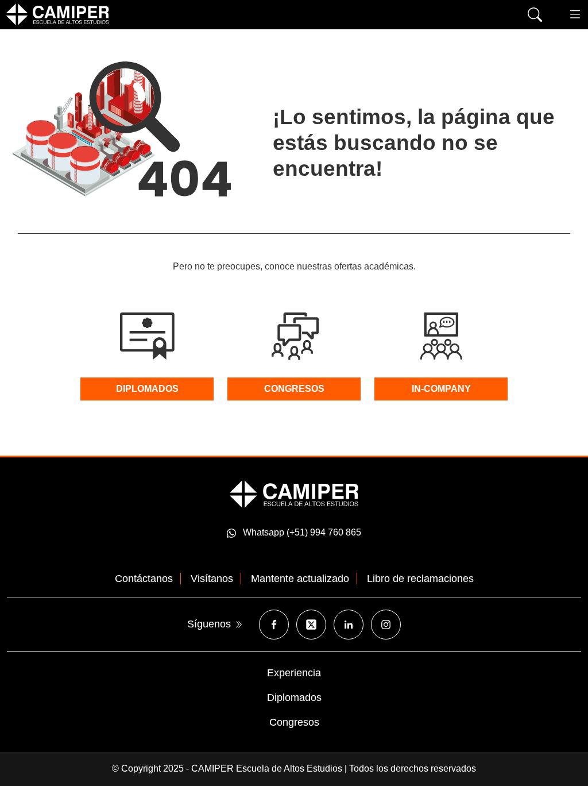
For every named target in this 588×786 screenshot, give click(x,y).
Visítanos (212, 578)
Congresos (294, 722)
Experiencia (294, 673)
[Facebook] (274, 624)
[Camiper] (294, 494)
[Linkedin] (348, 624)
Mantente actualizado (300, 578)
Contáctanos (144, 578)
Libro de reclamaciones (420, 578)
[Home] (57, 14)
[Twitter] (311, 624)
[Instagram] (386, 624)
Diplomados (294, 697)
